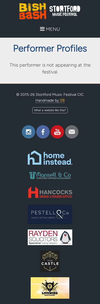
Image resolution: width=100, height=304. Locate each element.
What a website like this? (50, 110)
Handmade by (50, 100)
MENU (52, 29)
